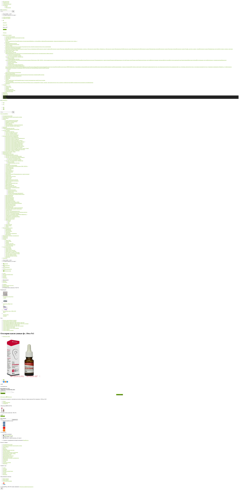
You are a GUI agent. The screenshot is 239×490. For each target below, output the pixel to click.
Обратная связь (7, 270)
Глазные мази (8, 178)
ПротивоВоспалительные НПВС (12, 202)
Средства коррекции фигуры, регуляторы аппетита (16, 212)
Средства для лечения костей (14, 158)
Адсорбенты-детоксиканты (11, 165)
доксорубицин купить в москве (9, 321)
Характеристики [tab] (6, 402)
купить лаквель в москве (8, 330)
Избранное (7, 267)
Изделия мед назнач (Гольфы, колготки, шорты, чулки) (17, 148)
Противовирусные (9, 206)
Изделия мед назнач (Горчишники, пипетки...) (15, 141)
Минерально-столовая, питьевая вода (11, 235)
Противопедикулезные (10, 201)
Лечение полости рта (9, 218)
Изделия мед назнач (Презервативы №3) (14, 143)
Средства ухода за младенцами (12, 134)
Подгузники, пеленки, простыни (12, 150)
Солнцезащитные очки (10, 90)
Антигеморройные (9, 170)
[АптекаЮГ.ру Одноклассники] (4, 430)
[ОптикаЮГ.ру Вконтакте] (4, 423)
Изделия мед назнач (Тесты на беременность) (15, 138)
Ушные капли (8, 225)
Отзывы (4, 470)
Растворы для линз (9, 89)
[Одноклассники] (5, 382)
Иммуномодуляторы (9, 185)
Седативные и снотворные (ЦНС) (12, 216)
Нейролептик (11, 192)
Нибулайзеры (8, 230)
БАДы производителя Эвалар (11, 120)
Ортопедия (5, 94)
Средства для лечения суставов (14, 159)
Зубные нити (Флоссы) (10, 250)
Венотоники (8, 173)
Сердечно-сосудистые (10, 217)
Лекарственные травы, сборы (9, 151)
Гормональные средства (10, 176)
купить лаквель (6, 329)
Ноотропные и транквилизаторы (12, 187)
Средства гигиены (7, 246)
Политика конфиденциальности (26, 486)
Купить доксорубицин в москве (9, 320)
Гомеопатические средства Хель (12, 129)
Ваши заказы (5, 479)
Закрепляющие (8, 184)
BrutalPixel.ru (26, 440)
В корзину (2, 416)
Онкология (5, 93)
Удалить (4, 32)
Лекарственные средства (8, 154)
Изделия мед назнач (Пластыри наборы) (13, 140)
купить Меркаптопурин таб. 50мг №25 (11, 324)
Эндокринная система (7, 115)
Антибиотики (8, 169)
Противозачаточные (9, 197)
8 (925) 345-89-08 (6, 17)
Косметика (7, 257)
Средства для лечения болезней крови (13, 156)
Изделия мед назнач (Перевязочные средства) (15, 149)
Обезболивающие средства (13, 162)
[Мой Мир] (7, 382)
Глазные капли (8, 177)
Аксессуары (8, 85)
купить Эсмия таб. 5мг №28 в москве (11, 328)
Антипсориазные (9, 171)
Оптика (4, 239)
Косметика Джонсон (9, 131)
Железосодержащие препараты (12, 180)
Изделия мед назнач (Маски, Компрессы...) (14, 142)
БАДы (4, 119)
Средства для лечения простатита (12, 211)
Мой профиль (6, 478)
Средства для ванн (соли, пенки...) (12, 126)
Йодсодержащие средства (10, 186)
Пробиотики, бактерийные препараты (13, 203)
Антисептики (8, 248)
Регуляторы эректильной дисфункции (13, 208)
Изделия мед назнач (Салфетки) (12, 139)
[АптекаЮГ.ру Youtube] (4, 428)
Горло (9, 221)
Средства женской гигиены (11, 255)
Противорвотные (9, 196)
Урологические (8, 224)
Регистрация (8, 7)
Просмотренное (8, 269)
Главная (6, 263)
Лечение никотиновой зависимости (15, 193)
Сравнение (7, 265)
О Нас (4, 96)
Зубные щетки (8, 249)
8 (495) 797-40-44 (6, 18)
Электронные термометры (11, 233)
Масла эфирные (8, 123)
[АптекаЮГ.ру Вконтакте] (4, 425)
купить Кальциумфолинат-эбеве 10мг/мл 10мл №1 (13, 322)
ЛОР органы (8, 220)
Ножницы (5, 258)
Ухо (8, 222)
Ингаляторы (8, 234)
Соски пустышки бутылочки (11, 132)
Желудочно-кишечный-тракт (11, 183)
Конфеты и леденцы (9, 122)
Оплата (4, 97)
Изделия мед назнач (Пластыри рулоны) (13, 147)
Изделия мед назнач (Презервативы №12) (14, 145)
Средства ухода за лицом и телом (12, 253)
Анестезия (7, 164)
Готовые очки (8, 87)
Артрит (7, 226)
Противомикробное (9, 199)
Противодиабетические (10, 204)
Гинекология (8, 175)
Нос (9, 223)
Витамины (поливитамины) (11, 121)
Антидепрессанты (12, 189)
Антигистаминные (9, 168)
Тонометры (7, 232)
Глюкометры (8, 229)
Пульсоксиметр (8, 231)
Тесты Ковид (5, 118)
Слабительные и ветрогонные (11, 215)
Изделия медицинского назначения (10, 136)
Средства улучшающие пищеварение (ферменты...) (16, 214)
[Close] (1, 488)
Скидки (4, 275)
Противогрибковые (9, 198)
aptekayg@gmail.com (8, 435)
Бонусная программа (7, 481)
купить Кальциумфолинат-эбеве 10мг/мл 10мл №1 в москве (15, 323)
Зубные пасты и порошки (10, 251)
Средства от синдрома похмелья (12, 213)
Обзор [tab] (4, 401)
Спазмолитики (8, 209)
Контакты (5, 98)
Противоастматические (10, 205)
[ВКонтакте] (3, 382)
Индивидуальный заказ (8, 274)
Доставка (5, 468)
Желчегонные (8, 181)
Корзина (5, 29)
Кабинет (6, 5)
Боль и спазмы (11, 161)
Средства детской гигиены (11, 133)
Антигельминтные (9, 167)
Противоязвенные (9, 195)
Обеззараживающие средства (11, 155)
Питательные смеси (7, 152)
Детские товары (6, 130)
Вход (6, 6)
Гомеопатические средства (8, 128)
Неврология (8, 188)
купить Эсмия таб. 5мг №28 (9, 327)
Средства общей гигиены (10, 254)
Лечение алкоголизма (12, 190)
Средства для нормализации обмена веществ (15, 157)
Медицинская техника (8, 227)
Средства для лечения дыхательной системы (12, 117)
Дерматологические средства (11, 179)
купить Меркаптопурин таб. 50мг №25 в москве (13, 325)
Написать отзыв (6, 336)
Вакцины (5, 92)
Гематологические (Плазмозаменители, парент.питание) (17, 174)
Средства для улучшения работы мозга (16, 194)
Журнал (4, 281)
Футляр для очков (9, 91)
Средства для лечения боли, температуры (14, 160)
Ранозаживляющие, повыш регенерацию (14, 124)
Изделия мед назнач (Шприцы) (12, 137)
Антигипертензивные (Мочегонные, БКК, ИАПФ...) (16, 166)
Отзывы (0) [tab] (5, 403)
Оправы (7, 88)
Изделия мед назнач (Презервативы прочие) (14, 146)
